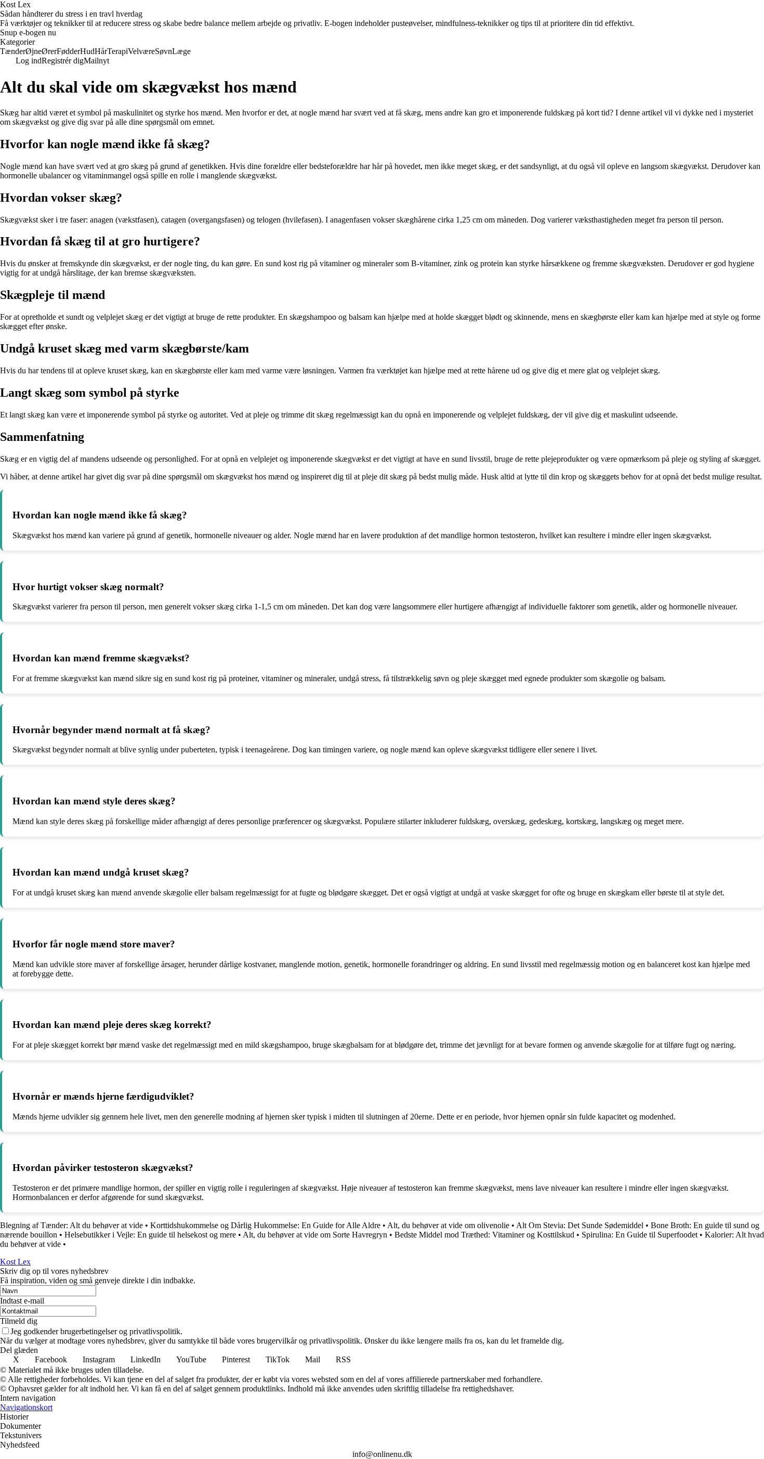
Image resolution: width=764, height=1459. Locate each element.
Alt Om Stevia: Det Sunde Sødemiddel (579, 1225)
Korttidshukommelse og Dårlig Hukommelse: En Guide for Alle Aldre (265, 1225)
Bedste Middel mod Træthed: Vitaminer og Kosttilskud (484, 1234)
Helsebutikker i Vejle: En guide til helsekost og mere (150, 1234)
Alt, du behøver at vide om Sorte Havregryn (315, 1234)
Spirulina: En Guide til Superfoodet (639, 1234)
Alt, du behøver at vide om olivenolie (448, 1225)
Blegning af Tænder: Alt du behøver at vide (71, 1225)
